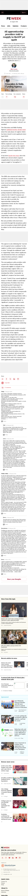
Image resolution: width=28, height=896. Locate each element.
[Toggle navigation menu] (2, 12)
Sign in (24, 12)
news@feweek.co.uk (7, 874)
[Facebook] (6, 857)
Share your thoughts (14, 579)
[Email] (19, 857)
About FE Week (5, 890)
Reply (5, 421)
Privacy (3, 883)
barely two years (14, 155)
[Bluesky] (9, 857)
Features (24, 26)
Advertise (3, 892)
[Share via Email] (18, 379)
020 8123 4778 (6, 872)
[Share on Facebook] (6, 379)
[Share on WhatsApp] (2, 379)
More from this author (14, 70)
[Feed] (2, 857)
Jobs (8, 26)
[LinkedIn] (12, 857)
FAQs (2, 884)
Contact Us (4, 881)
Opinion (15, 26)
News (3, 26)
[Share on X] (10, 379)
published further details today (16, 129)
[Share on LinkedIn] (14, 379)
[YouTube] (16, 857)
